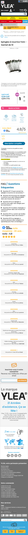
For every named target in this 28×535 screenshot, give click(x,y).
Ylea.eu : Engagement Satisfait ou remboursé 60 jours (13, 507)
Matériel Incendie (23, 18)
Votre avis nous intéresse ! (7, 471)
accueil (6, 31)
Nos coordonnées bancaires (7, 474)
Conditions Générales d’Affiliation (8, 495)
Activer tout (5, 531)
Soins (6, 37)
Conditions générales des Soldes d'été (10, 497)
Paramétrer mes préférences (21, 531)
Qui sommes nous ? (5, 469)
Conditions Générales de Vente (8, 492)
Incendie (11, 21)
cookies (18, 528)
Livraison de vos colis (6, 486)
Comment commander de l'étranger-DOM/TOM (12, 475)
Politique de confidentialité (7, 477)
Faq (2, 506)
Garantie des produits (6, 487)
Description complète (13, 143)
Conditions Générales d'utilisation (8, 493)
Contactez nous (4, 467)
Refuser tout (11, 531)
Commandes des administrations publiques (11, 472)
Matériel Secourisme (13, 18)
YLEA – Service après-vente (7, 490)
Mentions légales (5, 466)
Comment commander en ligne (8, 489)
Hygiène (25, 21)
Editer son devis (4, 509)
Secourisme (18, 21)
